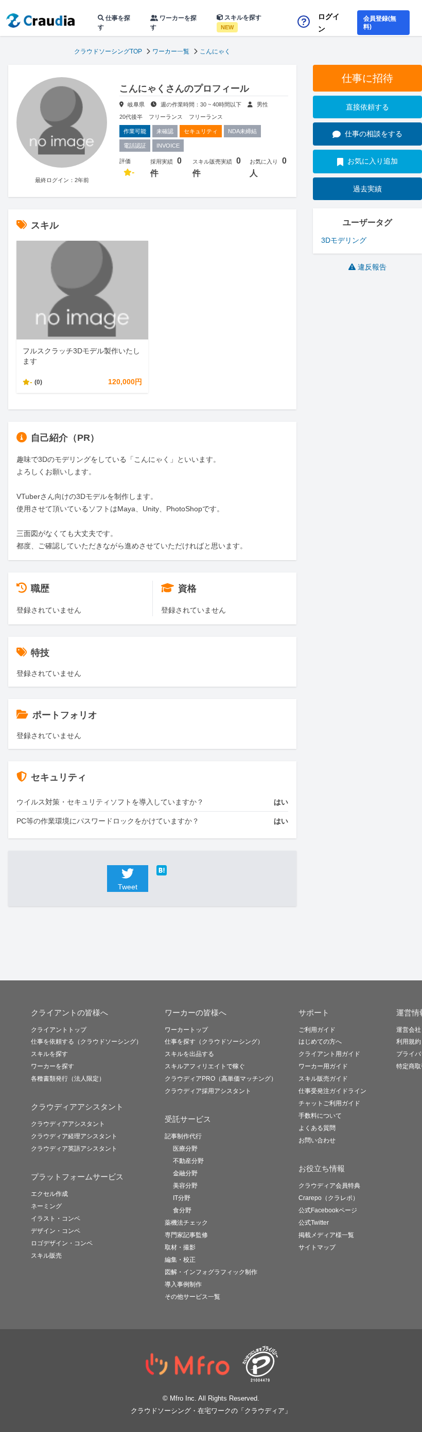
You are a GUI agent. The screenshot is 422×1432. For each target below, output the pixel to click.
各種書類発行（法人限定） (68, 1078)
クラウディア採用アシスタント (208, 1091)
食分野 (182, 1210)
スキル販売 (46, 1255)
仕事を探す (114, 22)
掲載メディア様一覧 (326, 1235)
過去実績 (367, 189)
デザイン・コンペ (55, 1230)
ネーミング (46, 1206)
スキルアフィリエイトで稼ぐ (205, 1066)
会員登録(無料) (379, 22)
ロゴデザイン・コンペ (62, 1243)
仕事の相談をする (373, 134)
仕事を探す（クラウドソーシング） (214, 1041)
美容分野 (185, 1185)
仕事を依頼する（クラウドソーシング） (86, 1041)
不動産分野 (188, 1161)
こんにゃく (215, 51)
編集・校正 (180, 1259)
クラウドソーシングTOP (108, 51)
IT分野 (181, 1198)
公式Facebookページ (327, 1210)
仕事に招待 (367, 78)
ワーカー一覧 (170, 51)
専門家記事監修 (186, 1235)
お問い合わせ (317, 1140)
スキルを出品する (189, 1054)
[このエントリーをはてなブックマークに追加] (177, 870)
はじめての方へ (320, 1041)
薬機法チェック (186, 1222)
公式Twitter (313, 1222)
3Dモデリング (343, 240)
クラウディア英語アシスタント (74, 1148)
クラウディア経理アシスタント (74, 1136)
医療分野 (185, 1148)
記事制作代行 (183, 1136)
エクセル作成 (49, 1193)
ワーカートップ (186, 1029)
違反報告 (372, 267)
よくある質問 (317, 1128)
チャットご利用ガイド (329, 1103)
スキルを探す (241, 22)
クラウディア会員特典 (329, 1185)
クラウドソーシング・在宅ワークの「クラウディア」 (211, 1411)
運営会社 (408, 1029)
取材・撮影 (180, 1247)
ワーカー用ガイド (323, 1066)
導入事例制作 (183, 1284)
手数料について (320, 1115)
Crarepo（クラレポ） (328, 1198)
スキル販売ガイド (323, 1078)
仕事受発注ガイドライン (332, 1091)
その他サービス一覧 (192, 1296)
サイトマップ (317, 1247)
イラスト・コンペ (55, 1218)
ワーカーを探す (173, 22)
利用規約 (408, 1041)
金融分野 (185, 1173)
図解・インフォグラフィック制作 (211, 1272)
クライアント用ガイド (329, 1054)
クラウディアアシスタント (68, 1123)
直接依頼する (367, 107)
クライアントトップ (58, 1029)
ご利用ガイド (317, 1029)
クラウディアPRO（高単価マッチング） (221, 1078)
